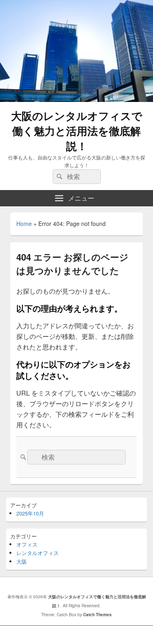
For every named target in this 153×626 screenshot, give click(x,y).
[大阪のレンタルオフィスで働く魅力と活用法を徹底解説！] (76, 99)
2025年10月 (30, 513)
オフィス (27, 544)
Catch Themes (97, 614)
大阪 (21, 561)
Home (24, 223)
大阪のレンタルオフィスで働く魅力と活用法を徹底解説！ (76, 130)
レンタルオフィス (37, 553)
